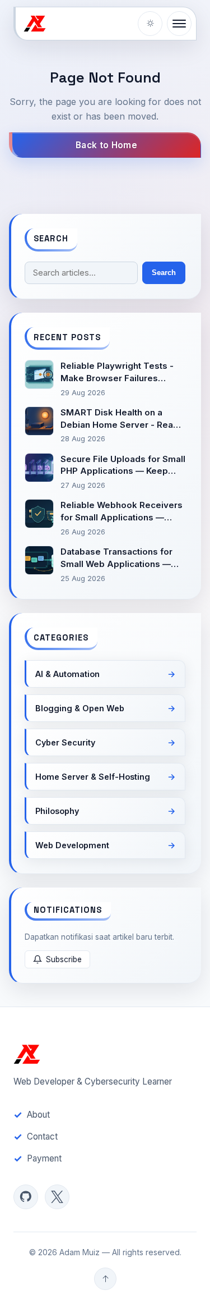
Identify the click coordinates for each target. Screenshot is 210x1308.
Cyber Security (65, 742)
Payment (44, 1158)
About (38, 1114)
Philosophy (57, 811)
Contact (42, 1136)
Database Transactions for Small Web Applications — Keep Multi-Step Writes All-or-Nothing (117, 558)
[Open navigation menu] (179, 23)
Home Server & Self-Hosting (92, 776)
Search (164, 272)
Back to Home (106, 145)
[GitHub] (25, 1196)
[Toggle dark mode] (150, 23)
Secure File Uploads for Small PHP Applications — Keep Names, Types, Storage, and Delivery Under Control (122, 466)
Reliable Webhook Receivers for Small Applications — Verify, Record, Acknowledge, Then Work (121, 512)
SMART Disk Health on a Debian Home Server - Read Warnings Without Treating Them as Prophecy (119, 419)
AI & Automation (67, 674)
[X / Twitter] (57, 1196)
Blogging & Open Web (79, 708)
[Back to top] (105, 1279)
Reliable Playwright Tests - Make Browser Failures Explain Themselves (117, 372)
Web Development (72, 845)
